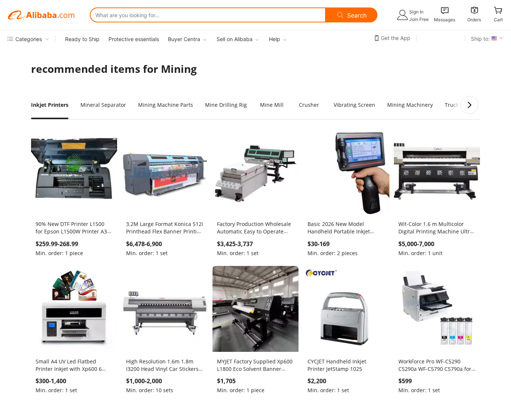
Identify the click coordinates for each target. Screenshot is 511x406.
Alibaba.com (41, 15)
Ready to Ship (82, 39)
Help (274, 39)
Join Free (419, 19)
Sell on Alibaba (235, 39)
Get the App (395, 38)
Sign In (416, 12)
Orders (474, 19)
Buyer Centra (184, 39)
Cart (498, 19)
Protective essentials (133, 39)
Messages (444, 19)
